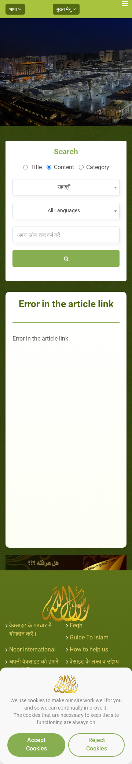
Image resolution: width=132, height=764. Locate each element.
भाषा (13, 9)
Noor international (32, 649)
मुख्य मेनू (64, 9)
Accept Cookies (36, 744)
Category (97, 167)
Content (64, 167)
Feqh (76, 625)
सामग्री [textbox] (64, 187)
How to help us (89, 649)
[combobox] (66, 187)
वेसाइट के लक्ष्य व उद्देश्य (94, 661)
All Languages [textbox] (64, 210)
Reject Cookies (96, 744)
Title (36, 167)
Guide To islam (89, 637)
